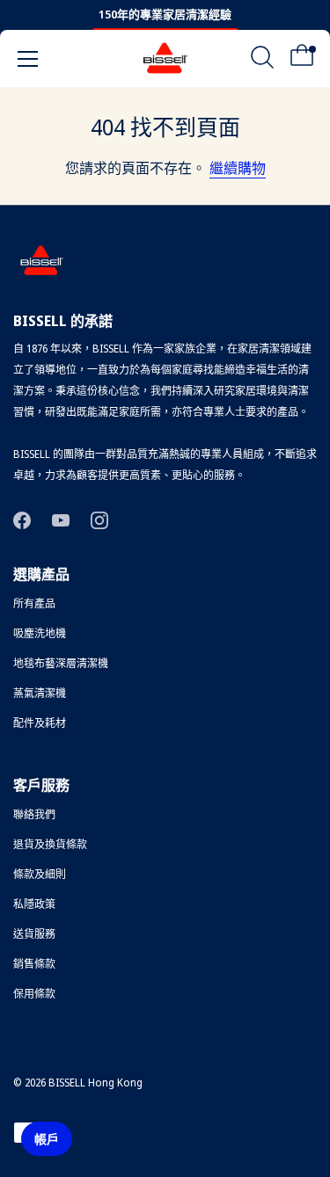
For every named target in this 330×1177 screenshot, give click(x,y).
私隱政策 (34, 904)
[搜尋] (262, 61)
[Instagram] (99, 519)
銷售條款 (34, 963)
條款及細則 (39, 874)
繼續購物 (237, 168)
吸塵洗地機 (39, 633)
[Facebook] (22, 519)
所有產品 (34, 603)
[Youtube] (61, 519)
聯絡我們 (34, 814)
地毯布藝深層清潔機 (60, 663)
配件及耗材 (39, 723)
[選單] (28, 59)
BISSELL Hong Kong (95, 1082)
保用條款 (34, 993)
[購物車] (301, 61)
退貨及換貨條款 (50, 844)
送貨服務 (34, 933)
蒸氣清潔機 (39, 693)
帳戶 (46, 1138)
